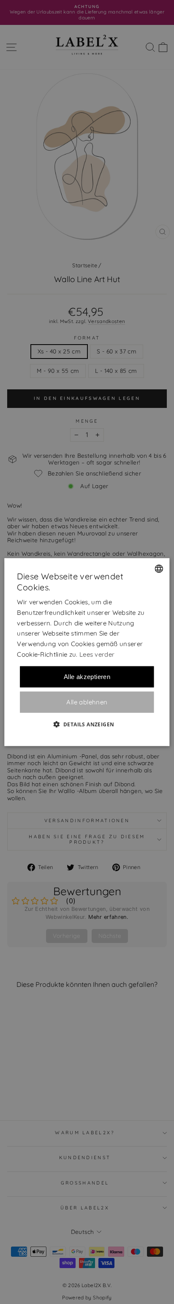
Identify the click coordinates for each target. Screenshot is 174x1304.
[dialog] (86, 652)
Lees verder (96, 654)
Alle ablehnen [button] (86, 702)
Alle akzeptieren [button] (87, 676)
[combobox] (159, 569)
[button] (87, 724)
